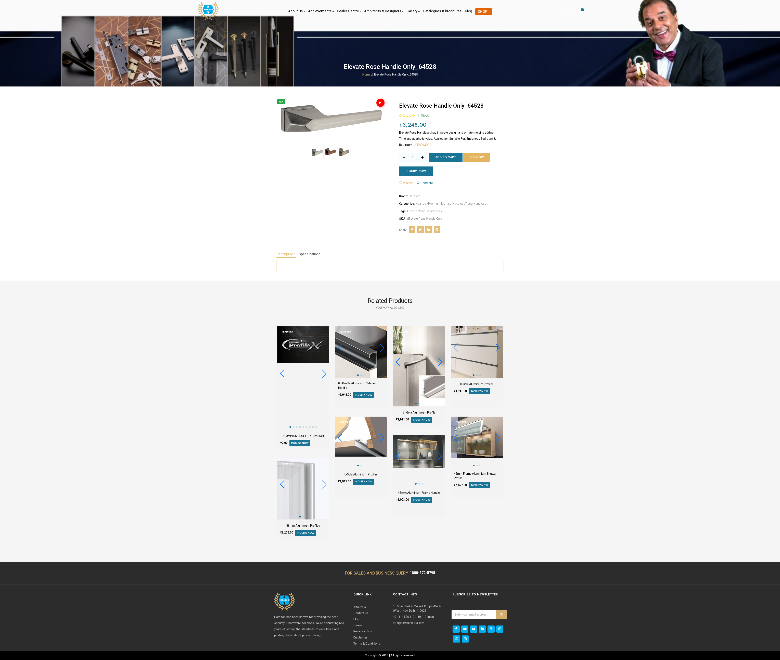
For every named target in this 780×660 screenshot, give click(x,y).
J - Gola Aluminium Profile (419, 412)
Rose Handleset (477, 203)
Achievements (320, 11)
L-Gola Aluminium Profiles (361, 474)
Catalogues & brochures (442, 11)
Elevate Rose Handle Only (424, 211)
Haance (421, 203)
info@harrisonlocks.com (408, 622)
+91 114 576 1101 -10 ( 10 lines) (413, 616)
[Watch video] (380, 103)
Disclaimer (360, 637)
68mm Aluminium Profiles (303, 525)
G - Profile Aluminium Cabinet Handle (357, 385)
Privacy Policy (362, 631)
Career (357, 625)
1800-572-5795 (422, 572)
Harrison (414, 196)
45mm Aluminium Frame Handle (419, 492)
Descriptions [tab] (286, 254)
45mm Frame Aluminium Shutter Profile (475, 476)
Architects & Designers (383, 11)
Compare (768, 656)
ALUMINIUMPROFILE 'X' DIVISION (303, 435)
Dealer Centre (348, 11)
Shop (483, 11)
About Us (296, 11)
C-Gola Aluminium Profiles (477, 384)
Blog (468, 11)
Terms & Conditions (366, 643)
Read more (423, 144)
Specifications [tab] (310, 254)
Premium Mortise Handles (446, 203)
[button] (324, 373)
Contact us (360, 613)
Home (366, 74)
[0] (580, 11)
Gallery (412, 11)
